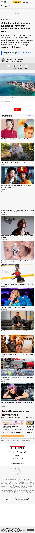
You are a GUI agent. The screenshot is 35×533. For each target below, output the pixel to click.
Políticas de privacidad (17, 472)
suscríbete (12, 432)
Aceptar (30, 530)
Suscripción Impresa (17, 458)
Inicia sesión (6, 432)
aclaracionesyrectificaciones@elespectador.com (17, 487)
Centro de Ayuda (17, 474)
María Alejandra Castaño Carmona (15, 59)
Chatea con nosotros (18, 463)
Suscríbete (16, 2)
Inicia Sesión (26, 2)
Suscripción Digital (17, 461)
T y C (16, 440)
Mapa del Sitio (17, 455)
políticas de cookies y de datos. (15, 531)
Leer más (17, 109)
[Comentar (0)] (20, 66)
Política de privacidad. (26, 440)
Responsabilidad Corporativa (17, 468)
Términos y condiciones (17, 470)
